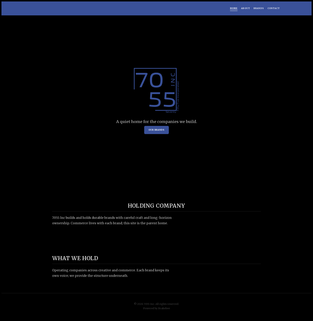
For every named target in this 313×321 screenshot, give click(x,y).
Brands (259, 8)
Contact (274, 8)
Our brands (156, 130)
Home (234, 8)
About (245, 8)
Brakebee (164, 308)
